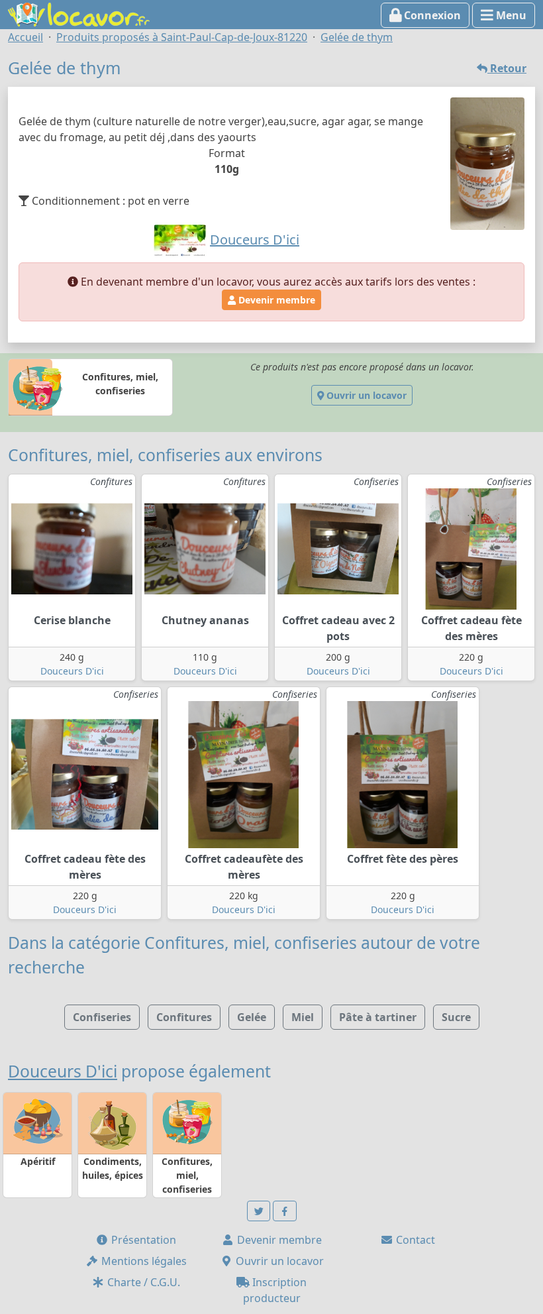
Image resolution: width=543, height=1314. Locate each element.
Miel (302, 1017)
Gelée (251, 1017)
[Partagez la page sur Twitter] (259, 1211)
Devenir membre (275, 300)
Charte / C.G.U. (142, 1282)
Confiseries (102, 1017)
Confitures (184, 1017)
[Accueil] (79, 13)
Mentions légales (143, 1261)
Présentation (142, 1239)
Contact (414, 1239)
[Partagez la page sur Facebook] (285, 1211)
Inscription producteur (275, 1290)
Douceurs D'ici (72, 671)
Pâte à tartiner (378, 1017)
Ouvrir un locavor (365, 395)
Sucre (456, 1017)
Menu (509, 15)
